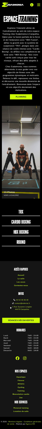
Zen (21, 398)
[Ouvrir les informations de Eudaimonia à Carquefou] (31, 4)
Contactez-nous (21, 285)
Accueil (21, 275)
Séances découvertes (21, 320)
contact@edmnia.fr (22, 303)
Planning (21, 97)
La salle (21, 279)
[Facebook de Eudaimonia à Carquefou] (17, 358)
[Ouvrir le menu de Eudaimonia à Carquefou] (37, 4)
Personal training (21, 408)
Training (20, 391)
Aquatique (20, 377)
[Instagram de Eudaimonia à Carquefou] (24, 358)
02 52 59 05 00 (22, 300)
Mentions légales (15, 422)
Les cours (21, 282)
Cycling (21, 387)
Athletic (21, 384)
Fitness (21, 380)
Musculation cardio (21, 394)
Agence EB (30, 424)
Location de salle (21, 411)
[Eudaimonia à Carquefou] (12, 4)
